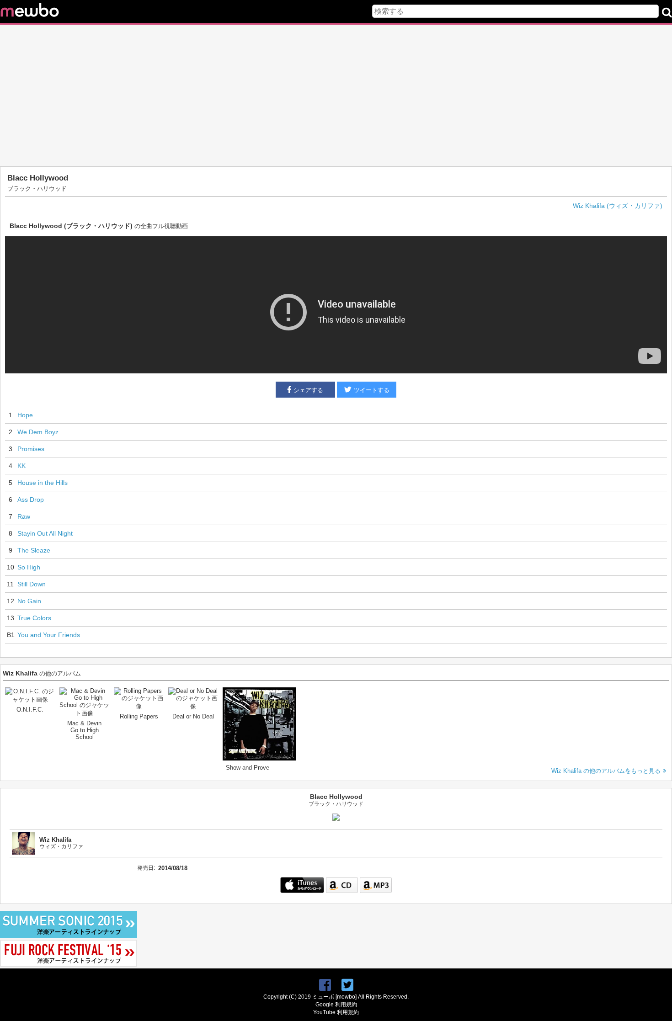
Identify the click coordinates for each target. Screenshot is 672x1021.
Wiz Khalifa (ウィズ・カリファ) (617, 205)
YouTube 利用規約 (336, 1012)
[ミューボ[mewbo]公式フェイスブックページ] (325, 985)
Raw (23, 516)
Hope (25, 415)
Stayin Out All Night (45, 533)
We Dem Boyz (38, 432)
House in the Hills (42, 482)
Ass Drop (30, 499)
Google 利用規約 (336, 1004)
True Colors (34, 618)
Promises (30, 448)
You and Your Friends (48, 634)
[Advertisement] (336, 96)
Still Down (31, 584)
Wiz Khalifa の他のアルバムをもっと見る (606, 770)
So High (28, 567)
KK (21, 465)
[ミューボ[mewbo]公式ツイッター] (347, 985)
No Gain (29, 601)
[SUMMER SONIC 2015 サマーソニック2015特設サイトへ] (68, 936)
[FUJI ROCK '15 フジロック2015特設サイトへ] (68, 965)
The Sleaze (33, 550)
